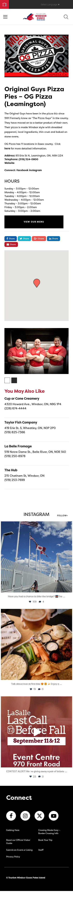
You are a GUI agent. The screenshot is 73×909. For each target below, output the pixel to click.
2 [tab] (14, 380)
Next (71, 352)
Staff (40, 849)
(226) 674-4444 (15, 408)
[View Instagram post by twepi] (68, 588)
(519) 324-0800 (28, 159)
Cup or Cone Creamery (21, 398)
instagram (35, 170)
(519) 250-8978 (15, 456)
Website (9, 163)
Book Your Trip (3, 3)
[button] (36, 283)
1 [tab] (7, 380)
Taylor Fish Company (20, 422)
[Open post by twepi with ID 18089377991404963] (36, 731)
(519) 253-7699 (14, 480)
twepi (36, 525)
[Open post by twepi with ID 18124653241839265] (36, 556)
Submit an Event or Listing (19, 849)
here (7, 148)
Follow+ (62, 516)
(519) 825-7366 (14, 432)
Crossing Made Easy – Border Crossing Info (49, 832)
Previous (2, 352)
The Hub (10, 470)
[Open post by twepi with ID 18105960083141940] (36, 644)
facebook (22, 170)
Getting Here (12, 830)
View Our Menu (34, 221)
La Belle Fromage (18, 446)
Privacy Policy (13, 856)
